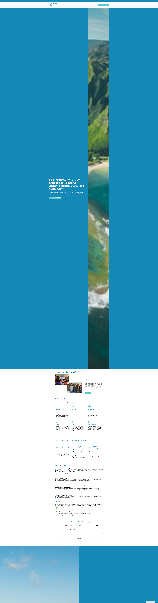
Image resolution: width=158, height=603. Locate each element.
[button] (90, 4)
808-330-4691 (106, 0)
